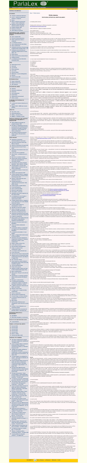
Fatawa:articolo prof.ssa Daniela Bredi (20, 55)
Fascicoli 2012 (15, 332)
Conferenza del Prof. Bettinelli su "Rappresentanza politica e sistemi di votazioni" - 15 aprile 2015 (19, 410)
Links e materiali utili (16, 36)
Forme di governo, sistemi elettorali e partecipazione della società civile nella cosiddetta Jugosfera (20, 262)
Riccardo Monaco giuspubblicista (18, 246)
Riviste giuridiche (15, 69)
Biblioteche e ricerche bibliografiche (19, 73)
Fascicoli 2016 (15, 326)
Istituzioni (14, 88)
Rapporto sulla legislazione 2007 (18, 172)
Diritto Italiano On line (16, 64)
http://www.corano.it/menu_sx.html (44, 138)
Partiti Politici (14, 94)
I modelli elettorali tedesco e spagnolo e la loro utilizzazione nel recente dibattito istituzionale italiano (20, 202)
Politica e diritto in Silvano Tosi (18, 243)
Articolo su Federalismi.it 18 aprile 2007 (20, 145)
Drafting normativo (15, 57)
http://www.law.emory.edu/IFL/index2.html (38, 26)
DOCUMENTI (14, 315)
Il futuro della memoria (16, 266)
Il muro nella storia (15, 252)
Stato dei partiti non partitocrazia (18, 294)
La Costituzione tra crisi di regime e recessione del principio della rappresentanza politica (19, 197)
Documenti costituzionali (17, 90)
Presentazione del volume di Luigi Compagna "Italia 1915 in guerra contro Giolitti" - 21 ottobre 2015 (20, 400)
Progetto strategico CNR (17, 27)
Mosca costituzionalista (16, 271)
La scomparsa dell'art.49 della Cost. (19, 250)
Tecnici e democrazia (16, 292)
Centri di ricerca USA (16, 76)
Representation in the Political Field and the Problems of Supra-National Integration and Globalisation (20, 219)
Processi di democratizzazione (18, 38)
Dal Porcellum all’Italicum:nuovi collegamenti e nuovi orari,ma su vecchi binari (20, 303)
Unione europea (15, 97)
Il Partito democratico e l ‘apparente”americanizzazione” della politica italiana (19, 183)
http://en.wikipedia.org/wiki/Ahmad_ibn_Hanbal (59, 190)
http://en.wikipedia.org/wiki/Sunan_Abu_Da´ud (52, 194)
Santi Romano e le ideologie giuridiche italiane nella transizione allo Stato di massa (20, 277)
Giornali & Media (15, 72)
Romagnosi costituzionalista (17, 279)
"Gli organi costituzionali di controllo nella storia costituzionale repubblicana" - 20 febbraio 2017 (20, 341)
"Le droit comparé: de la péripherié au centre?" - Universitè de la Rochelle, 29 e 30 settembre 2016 (20, 358)
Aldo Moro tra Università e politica (19, 207)
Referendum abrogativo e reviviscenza (20, 317)
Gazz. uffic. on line (15, 111)
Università (14, 66)
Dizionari (13, 75)
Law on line (14, 70)
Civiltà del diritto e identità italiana (19, 185)
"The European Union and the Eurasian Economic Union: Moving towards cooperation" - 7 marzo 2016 (20, 383)
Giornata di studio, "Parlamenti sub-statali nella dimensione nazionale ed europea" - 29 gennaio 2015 (19, 422)
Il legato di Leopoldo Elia (17, 216)
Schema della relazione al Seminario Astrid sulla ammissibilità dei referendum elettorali (19, 160)
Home (31, 13)
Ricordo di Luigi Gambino (17, 190)
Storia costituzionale (16, 45)
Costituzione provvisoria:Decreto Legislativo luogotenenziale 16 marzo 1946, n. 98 (19, 51)
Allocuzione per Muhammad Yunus (19, 211)
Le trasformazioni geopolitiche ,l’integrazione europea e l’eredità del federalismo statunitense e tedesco (19, 283)
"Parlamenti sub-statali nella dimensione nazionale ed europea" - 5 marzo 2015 (19, 418)
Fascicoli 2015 (15, 327)
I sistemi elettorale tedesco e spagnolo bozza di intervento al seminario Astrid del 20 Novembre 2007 (20, 175)
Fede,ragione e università (17, 191)
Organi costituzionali (16, 81)
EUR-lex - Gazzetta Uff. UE (17, 114)
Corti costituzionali (15, 93)
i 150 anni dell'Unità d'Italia (17, 265)
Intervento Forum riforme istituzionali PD (20, 253)
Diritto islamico (15, 54)
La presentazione (15, 321)
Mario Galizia (14, 300)
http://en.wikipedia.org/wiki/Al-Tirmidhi (48, 195)
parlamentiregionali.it (16, 113)
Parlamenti (14, 91)
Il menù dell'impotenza (16, 187)
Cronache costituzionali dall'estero (19, 15)
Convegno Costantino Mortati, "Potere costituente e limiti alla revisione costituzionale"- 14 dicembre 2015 (19, 393)
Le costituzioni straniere (17, 42)
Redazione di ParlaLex (16, 28)
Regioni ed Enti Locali (16, 82)
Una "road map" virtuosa (17, 259)
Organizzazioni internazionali (18, 96)
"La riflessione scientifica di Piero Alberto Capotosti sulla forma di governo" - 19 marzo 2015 (19, 414)
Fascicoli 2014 (15, 329)
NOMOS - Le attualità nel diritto (18, 116)
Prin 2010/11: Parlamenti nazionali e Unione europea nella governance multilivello (19, 134)
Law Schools (14, 67)
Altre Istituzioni (15, 84)
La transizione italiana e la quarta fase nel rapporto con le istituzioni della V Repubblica (20, 229)
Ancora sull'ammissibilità (17, 188)
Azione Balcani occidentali (17, 30)
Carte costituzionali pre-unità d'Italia (19, 44)
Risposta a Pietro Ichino (17, 288)
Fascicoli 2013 (15, 330)
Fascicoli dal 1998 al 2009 (17, 335)
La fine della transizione (17, 244)
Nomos (13, 20)
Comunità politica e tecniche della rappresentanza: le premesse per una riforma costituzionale (19, 167)
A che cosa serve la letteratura (18, 152)
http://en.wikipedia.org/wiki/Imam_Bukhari (59, 189)
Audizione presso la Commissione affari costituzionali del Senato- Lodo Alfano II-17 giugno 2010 (20, 257)
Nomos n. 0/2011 (15, 333)
